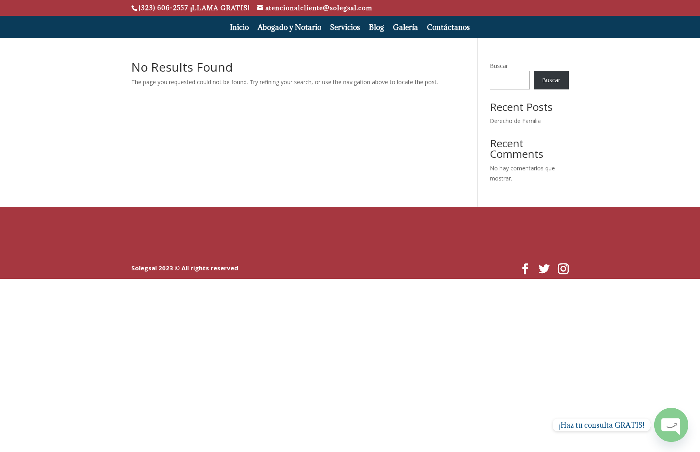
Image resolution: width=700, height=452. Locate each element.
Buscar (499, 66)
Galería (405, 28)
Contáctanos (448, 28)
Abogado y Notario (289, 28)
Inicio (239, 28)
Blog (376, 28)
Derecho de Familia (515, 121)
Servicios (345, 28)
